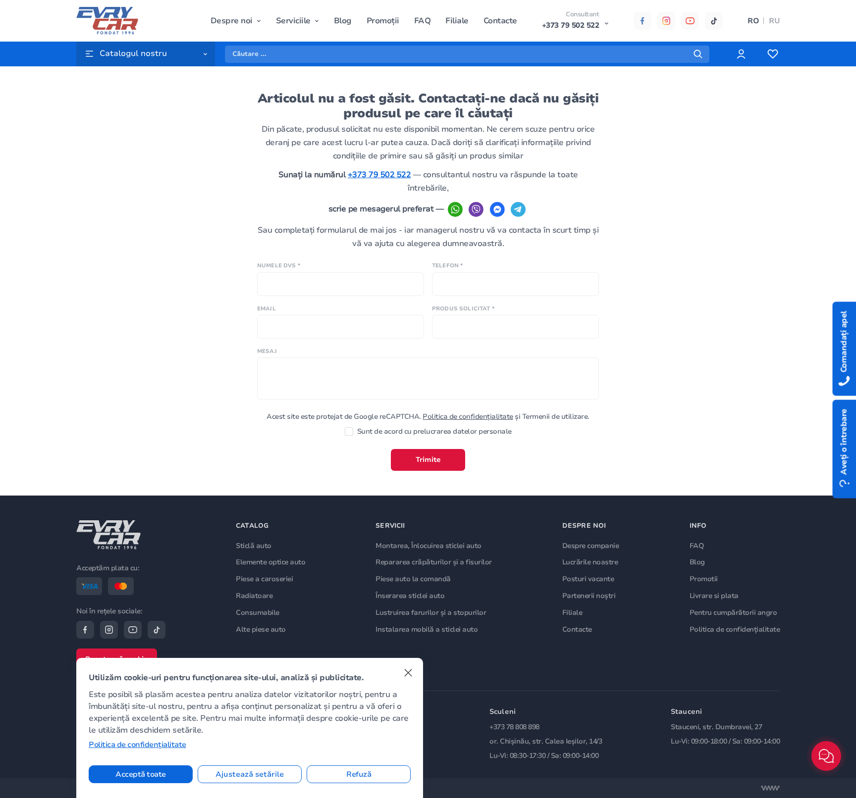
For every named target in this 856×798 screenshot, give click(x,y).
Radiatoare (254, 595)
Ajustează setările (249, 774)
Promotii (704, 579)
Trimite (428, 459)
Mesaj (267, 351)
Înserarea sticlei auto (409, 595)
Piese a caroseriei (264, 579)
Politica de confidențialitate (468, 416)
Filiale (457, 20)
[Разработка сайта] (770, 788)
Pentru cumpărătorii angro (733, 612)
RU (774, 21)
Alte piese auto (261, 629)
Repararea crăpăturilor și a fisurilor (433, 562)
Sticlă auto (253, 545)
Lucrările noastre (590, 562)
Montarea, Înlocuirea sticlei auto (428, 545)
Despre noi (232, 21)
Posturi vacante (588, 579)
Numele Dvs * (278, 265)
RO (753, 21)
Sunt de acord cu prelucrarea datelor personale (434, 431)
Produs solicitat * (463, 308)
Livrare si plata (714, 595)
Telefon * (447, 265)
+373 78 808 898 (514, 727)
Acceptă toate (140, 774)
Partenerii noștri (589, 595)
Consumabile (257, 612)
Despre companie (590, 545)
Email (266, 308)
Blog (343, 20)
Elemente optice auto (270, 562)
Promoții (383, 20)
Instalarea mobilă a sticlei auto (426, 629)
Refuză (358, 774)
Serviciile (293, 21)
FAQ (422, 20)
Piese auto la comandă (413, 579)
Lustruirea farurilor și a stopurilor (430, 612)
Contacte (500, 20)
